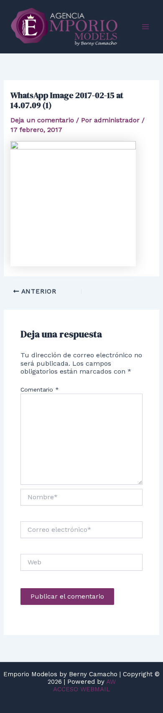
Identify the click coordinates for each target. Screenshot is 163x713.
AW (111, 681)
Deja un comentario (42, 120)
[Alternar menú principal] (145, 27)
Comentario (39, 389)
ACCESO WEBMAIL (81, 689)
